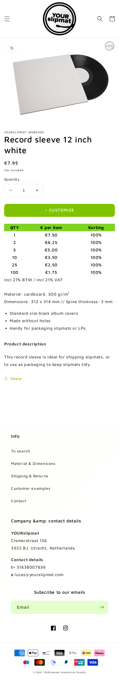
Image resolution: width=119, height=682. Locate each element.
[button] (7, 19)
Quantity (11, 179)
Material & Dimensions (33, 463)
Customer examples (30, 488)
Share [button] (16, 378)
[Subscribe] (101, 607)
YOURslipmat (51, 672)
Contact (18, 500)
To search (20, 451)
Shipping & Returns (29, 475)
